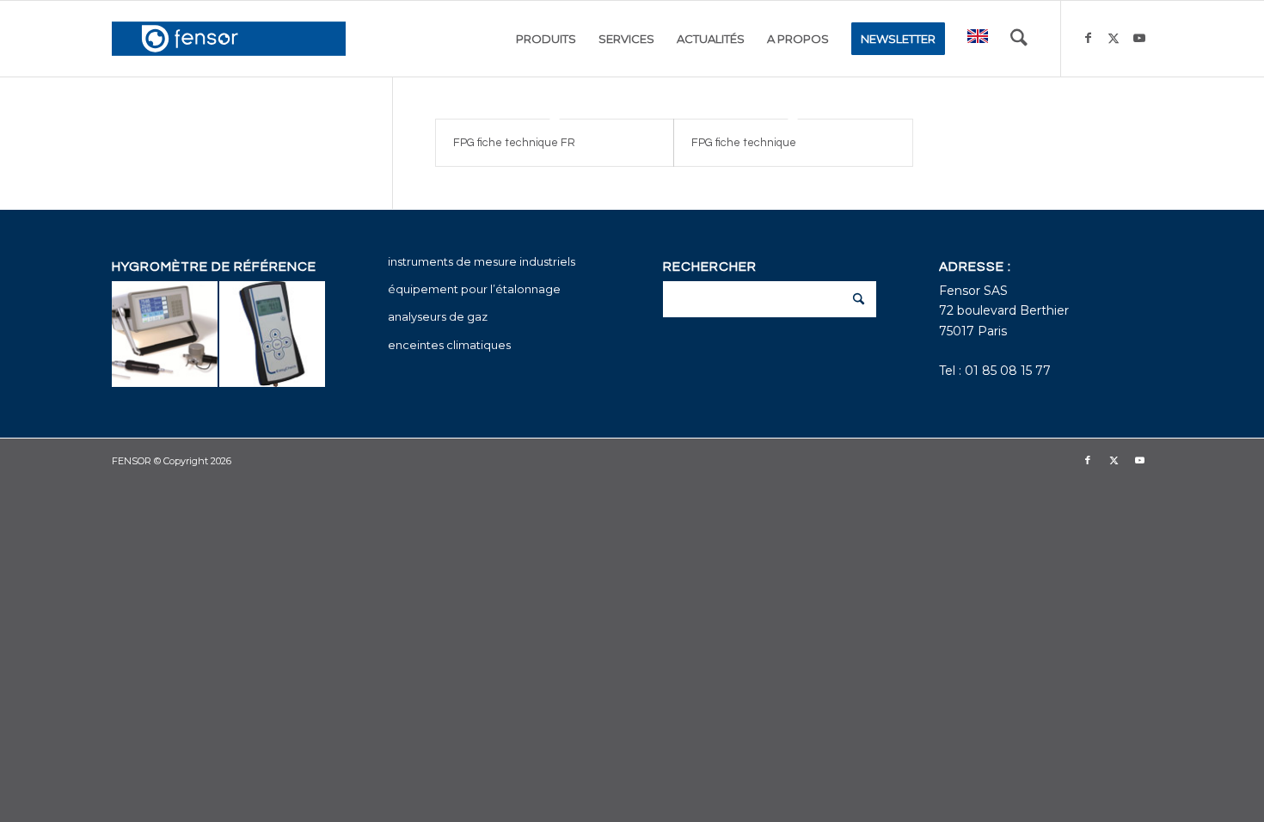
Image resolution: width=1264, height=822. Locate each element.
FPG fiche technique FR (514, 143)
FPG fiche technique (743, 143)
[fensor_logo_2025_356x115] (229, 39)
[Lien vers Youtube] (1139, 38)
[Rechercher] (1019, 39)
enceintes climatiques (449, 345)
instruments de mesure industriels (481, 261)
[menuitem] (546, 39)
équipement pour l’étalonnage (474, 289)
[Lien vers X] (1113, 38)
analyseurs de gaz (438, 316)
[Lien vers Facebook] (1088, 38)
